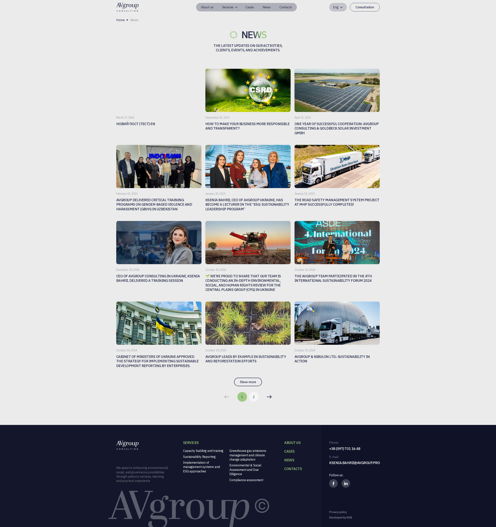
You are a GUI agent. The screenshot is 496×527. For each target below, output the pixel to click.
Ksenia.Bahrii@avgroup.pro (354, 463)
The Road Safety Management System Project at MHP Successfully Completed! (336, 202)
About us (207, 7)
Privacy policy (338, 512)
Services (228, 7)
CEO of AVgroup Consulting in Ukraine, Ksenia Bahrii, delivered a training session (158, 278)
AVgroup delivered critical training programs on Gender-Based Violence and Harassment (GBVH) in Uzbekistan (154, 204)
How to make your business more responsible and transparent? (247, 126)
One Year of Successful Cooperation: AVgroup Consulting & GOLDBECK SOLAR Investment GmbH (336, 128)
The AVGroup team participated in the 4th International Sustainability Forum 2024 (333, 278)
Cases (249, 7)
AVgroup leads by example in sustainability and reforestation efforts (245, 358)
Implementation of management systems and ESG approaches (201, 467)
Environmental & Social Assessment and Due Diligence (245, 469)
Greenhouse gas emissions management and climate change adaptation (247, 455)
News (267, 7)
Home (120, 20)
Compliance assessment (246, 480)
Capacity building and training (203, 451)
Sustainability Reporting (199, 457)
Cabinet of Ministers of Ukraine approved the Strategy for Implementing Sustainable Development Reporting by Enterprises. (157, 361)
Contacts (285, 7)
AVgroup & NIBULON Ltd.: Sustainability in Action (332, 358)
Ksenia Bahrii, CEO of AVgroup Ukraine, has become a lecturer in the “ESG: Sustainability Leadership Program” (247, 204)
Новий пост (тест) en (135, 124)
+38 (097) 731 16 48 (344, 448)
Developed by (340, 517)
